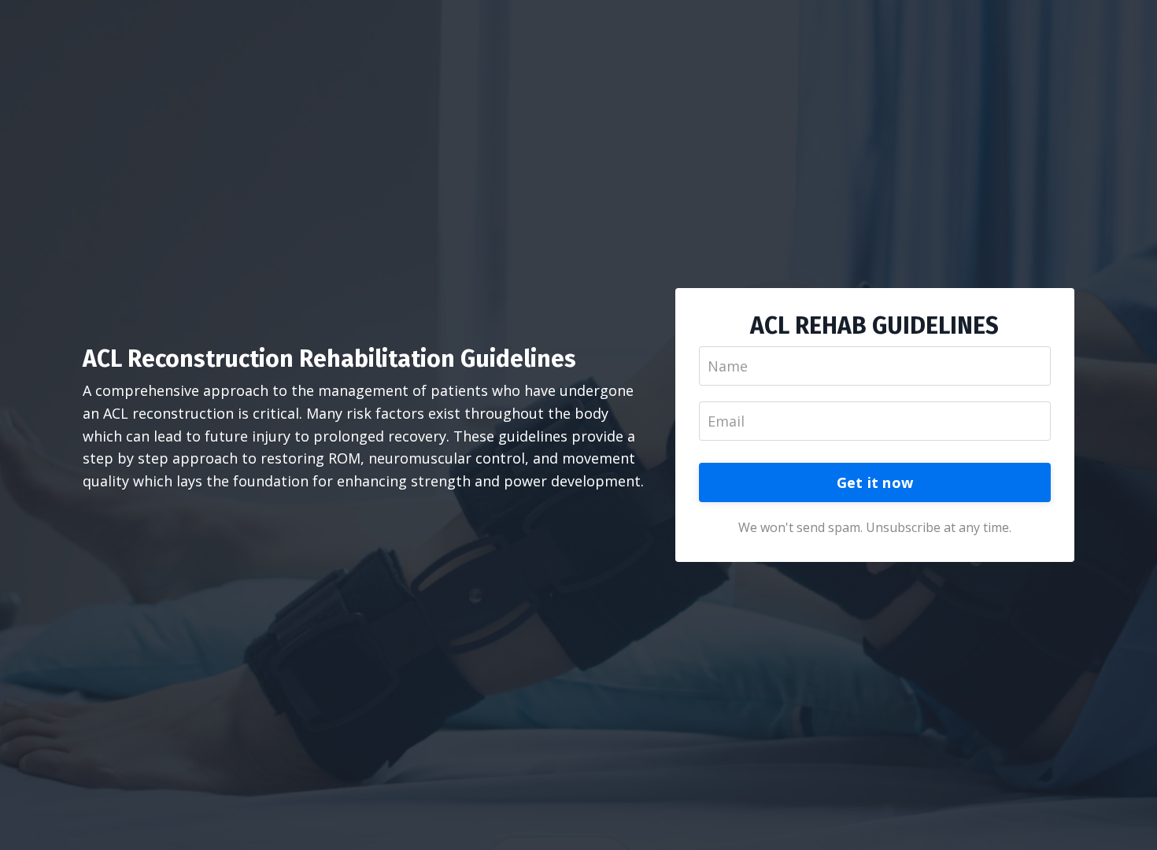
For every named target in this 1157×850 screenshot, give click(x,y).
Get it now (875, 482)
